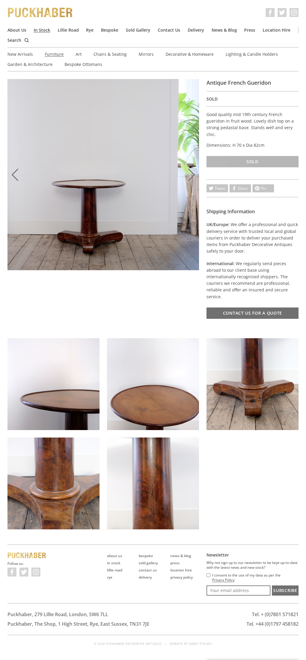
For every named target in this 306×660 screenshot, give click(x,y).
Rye (90, 30)
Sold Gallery (138, 30)
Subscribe (285, 590)
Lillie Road (68, 30)
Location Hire (276, 30)
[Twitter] (282, 12)
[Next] (191, 174)
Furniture (54, 54)
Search (14, 40)
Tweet (220, 188)
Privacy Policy (181, 577)
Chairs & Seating (110, 54)
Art (79, 54)
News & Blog (224, 30)
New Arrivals (20, 54)
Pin (263, 188)
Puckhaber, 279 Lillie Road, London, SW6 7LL (57, 614)
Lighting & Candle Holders (252, 54)
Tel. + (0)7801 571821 (275, 614)
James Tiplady (200, 644)
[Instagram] (294, 12)
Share (243, 188)
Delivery (196, 30)
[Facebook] (270, 12)
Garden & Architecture (30, 64)
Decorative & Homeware (190, 54)
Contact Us (169, 30)
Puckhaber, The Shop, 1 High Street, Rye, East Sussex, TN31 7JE (78, 624)
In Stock (42, 30)
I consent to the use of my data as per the (246, 577)
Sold (252, 161)
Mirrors (146, 54)
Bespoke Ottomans (83, 64)
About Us (16, 30)
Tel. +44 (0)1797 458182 (273, 624)
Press (249, 30)
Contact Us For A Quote (252, 313)
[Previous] (14, 174)
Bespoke (109, 30)
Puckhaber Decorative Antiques (40, 12)
